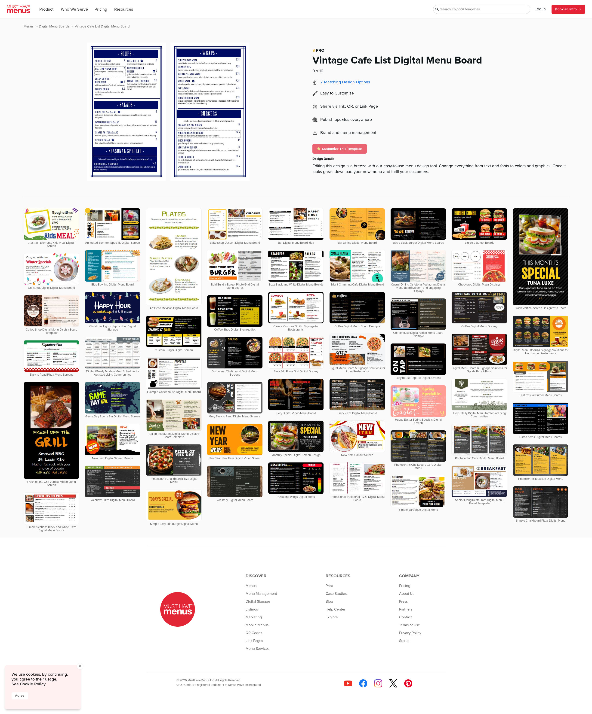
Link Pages (254, 641)
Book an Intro (566, 9)
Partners (405, 609)
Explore (332, 617)
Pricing (101, 9)
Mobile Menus (257, 625)
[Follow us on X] (393, 683)
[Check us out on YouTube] (348, 683)
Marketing (254, 617)
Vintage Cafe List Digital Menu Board (102, 26)
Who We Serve (74, 9)
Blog (329, 601)
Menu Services (257, 648)
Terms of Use (409, 625)
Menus (29, 26)
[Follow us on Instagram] (378, 683)
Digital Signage (258, 601)
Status (404, 641)
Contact (405, 617)
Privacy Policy (410, 633)
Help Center (335, 609)
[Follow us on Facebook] (363, 683)
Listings (252, 609)
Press (403, 601)
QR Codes (254, 633)
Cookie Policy (33, 684)
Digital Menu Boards (54, 26)
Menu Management (261, 594)
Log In (540, 9)
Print (329, 586)
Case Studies (336, 594)
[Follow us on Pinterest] (408, 683)
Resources (123, 9)
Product (46, 9)
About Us (406, 594)
